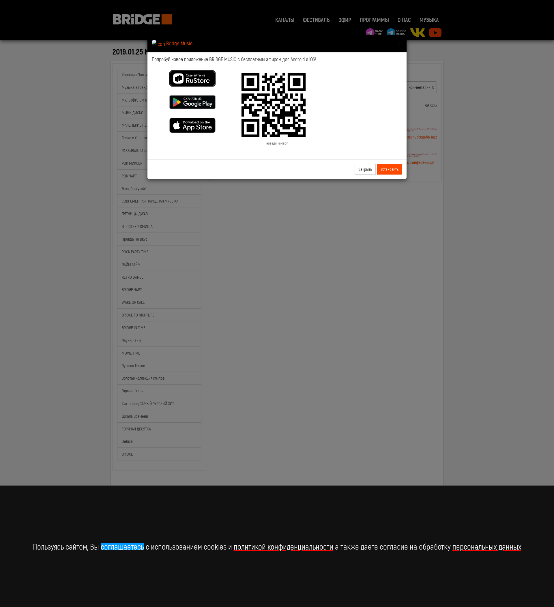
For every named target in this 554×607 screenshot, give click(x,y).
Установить (389, 169)
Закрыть (365, 169)
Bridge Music (178, 43)
